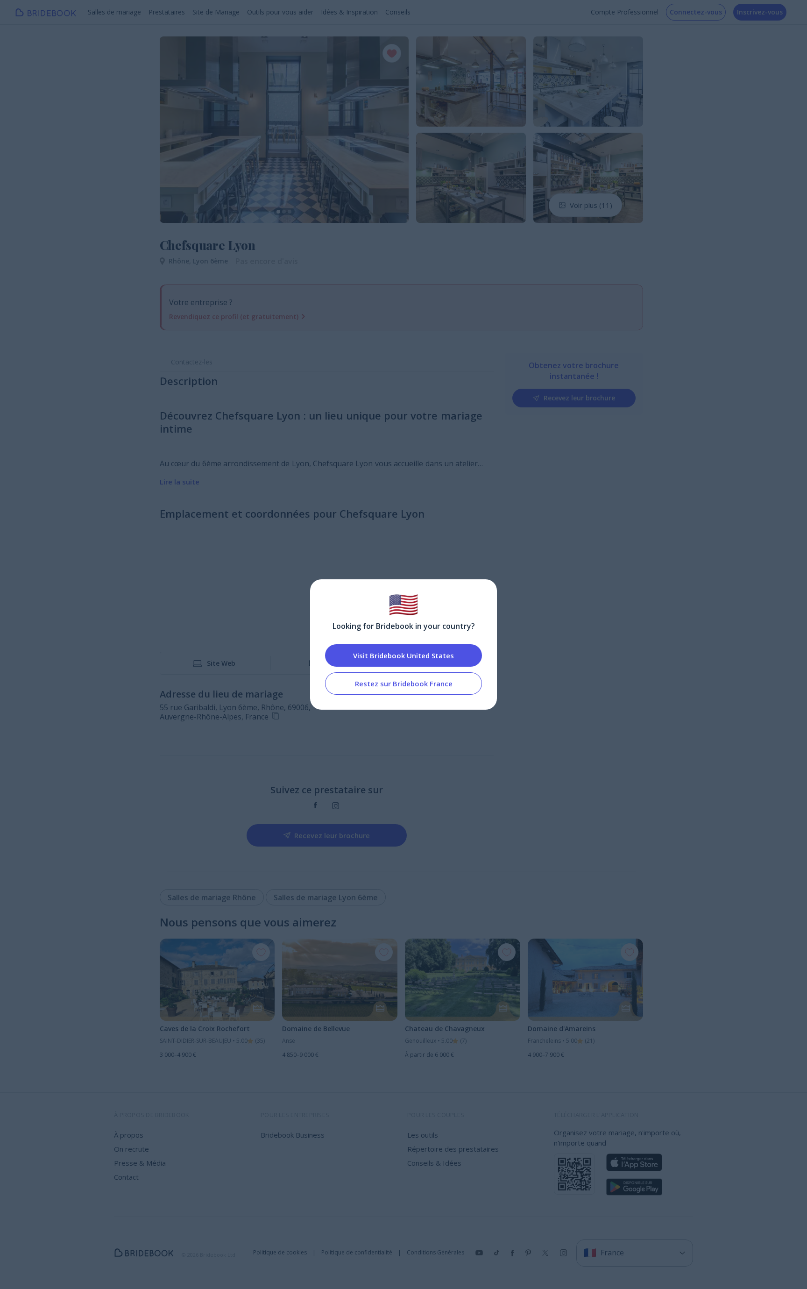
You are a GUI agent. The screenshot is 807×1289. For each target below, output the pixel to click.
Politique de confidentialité (356, 1252)
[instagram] (335, 805)
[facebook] (315, 805)
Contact (126, 1177)
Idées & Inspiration (349, 11)
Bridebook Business (293, 1134)
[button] (175, 129)
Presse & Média (140, 1163)
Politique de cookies (280, 1252)
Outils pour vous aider (280, 11)
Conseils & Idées (434, 1163)
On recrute (131, 1149)
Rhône (181, 260)
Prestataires (167, 11)
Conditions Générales (435, 1252)
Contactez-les (191, 361)
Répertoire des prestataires (453, 1149)
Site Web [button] (221, 663)
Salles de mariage (114, 11)
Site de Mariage (216, 11)
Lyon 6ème (210, 260)
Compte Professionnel (624, 11)
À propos (128, 1134)
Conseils (398, 11)
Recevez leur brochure (579, 397)
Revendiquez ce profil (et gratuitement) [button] (233, 316)
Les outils (422, 1134)
